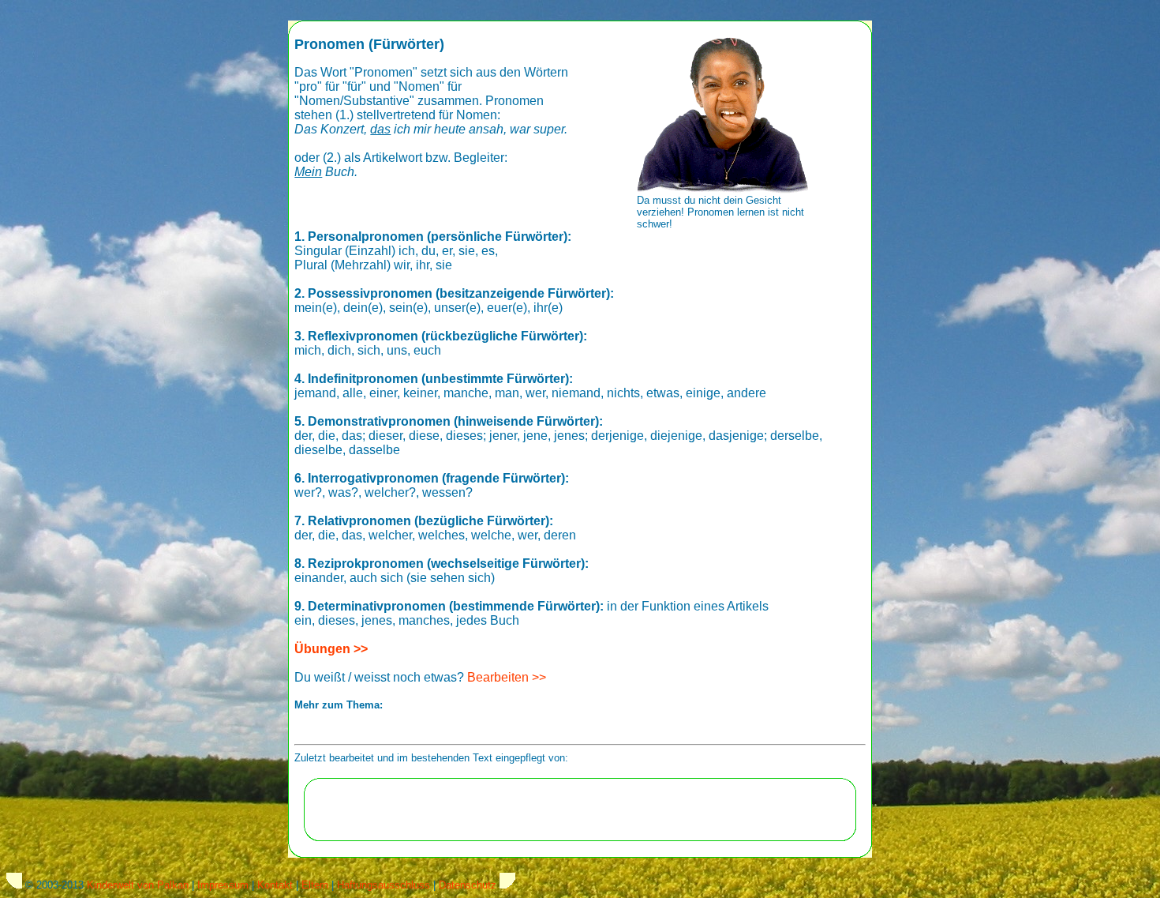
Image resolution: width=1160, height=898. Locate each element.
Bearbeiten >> (506, 677)
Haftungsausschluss (383, 885)
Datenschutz (467, 885)
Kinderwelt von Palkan (138, 885)
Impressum (223, 885)
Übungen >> (331, 649)
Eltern (314, 885)
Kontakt (275, 885)
